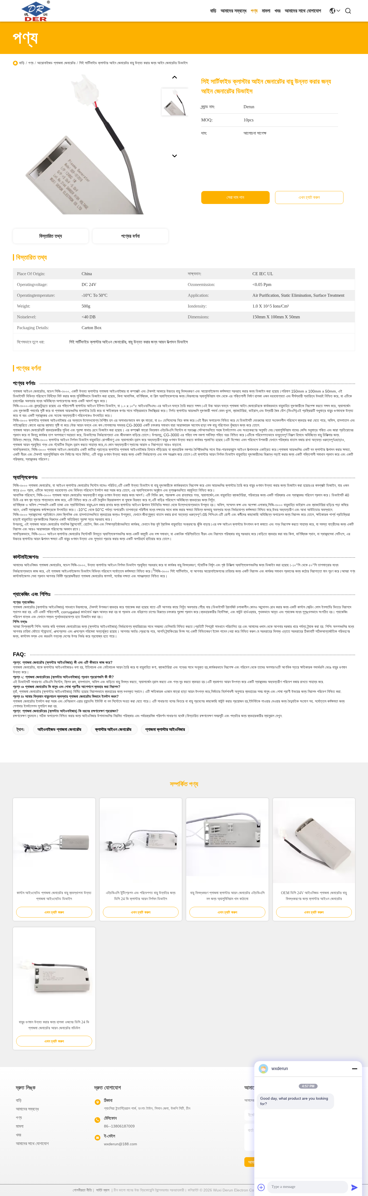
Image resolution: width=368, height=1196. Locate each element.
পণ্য (254, 10)
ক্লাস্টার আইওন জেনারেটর (113, 729)
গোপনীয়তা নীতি (82, 1190)
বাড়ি (213, 10)
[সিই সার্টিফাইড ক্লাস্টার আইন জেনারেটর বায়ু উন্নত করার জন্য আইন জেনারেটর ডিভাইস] (84, 144)
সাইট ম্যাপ (102, 1190)
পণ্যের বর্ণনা (130, 236)
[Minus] (354, 1068)
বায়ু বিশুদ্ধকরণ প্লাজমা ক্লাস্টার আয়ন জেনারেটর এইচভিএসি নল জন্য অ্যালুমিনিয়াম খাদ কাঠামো (227, 896)
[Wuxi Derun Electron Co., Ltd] (36, 11)
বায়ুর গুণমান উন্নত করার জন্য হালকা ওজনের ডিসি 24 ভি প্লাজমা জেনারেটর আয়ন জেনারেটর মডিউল (54, 1025)
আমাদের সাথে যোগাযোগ (303, 10)
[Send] (354, 1187)
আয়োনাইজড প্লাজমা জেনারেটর (56, 63)
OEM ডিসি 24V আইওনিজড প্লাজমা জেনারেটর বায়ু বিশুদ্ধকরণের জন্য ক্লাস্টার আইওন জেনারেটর (314, 896)
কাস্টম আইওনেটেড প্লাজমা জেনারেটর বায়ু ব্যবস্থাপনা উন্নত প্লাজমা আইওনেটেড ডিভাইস (54, 896)
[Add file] (261, 1187)
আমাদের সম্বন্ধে (234, 10)
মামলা (266, 10)
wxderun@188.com (120, 1144)
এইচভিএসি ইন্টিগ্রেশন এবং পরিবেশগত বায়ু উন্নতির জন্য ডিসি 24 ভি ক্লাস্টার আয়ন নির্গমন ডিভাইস (140, 896)
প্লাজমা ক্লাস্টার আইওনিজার (165, 729)
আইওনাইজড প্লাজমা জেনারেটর (59, 729)
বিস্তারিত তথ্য (50, 236)
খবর (277, 10)
